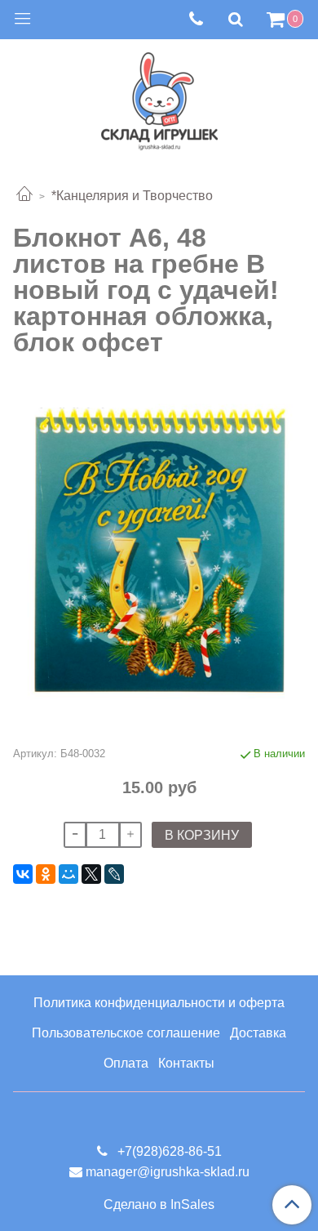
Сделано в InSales (159, 1204)
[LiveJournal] (114, 874)
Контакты (186, 1063)
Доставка (258, 1033)
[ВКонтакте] (23, 874)
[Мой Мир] (68, 874)
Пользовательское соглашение (126, 1033)
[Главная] (24, 196)
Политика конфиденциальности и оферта (159, 1003)
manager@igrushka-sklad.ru (168, 1172)
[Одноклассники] (45, 874)
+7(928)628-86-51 (168, 1151)
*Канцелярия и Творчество (132, 196)
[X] (91, 874)
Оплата (126, 1063)
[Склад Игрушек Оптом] (159, 97)
